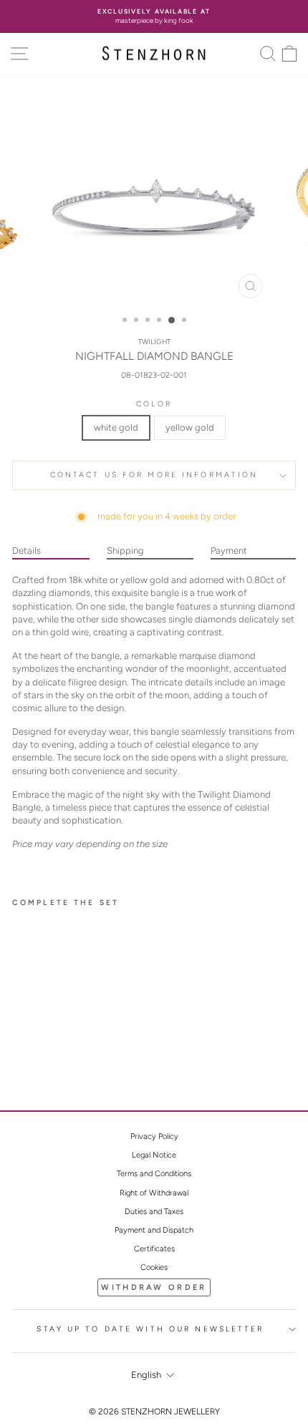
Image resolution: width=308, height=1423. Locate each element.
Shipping (125, 550)
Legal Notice (154, 1155)
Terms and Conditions (154, 1173)
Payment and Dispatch (154, 1230)
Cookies (154, 1267)
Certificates (154, 1248)
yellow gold (189, 427)
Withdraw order (153, 1287)
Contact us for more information (154, 474)
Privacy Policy (154, 1136)
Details (26, 550)
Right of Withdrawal (154, 1193)
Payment (229, 550)
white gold (116, 427)
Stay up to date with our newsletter (150, 1329)
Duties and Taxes (154, 1211)
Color (154, 404)
